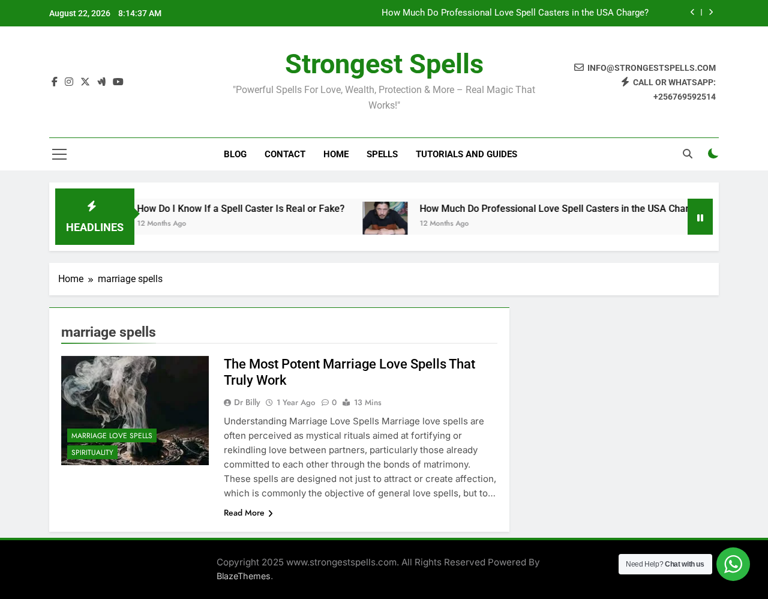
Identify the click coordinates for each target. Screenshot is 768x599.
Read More (244, 513)
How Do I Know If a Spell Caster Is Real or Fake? (230, 208)
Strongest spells (384, 64)
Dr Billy (247, 402)
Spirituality (92, 452)
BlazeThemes (244, 576)
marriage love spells (111, 435)
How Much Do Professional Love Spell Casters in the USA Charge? (515, 13)
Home (336, 154)
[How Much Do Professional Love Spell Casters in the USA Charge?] (374, 224)
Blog (235, 154)
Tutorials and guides (466, 154)
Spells (382, 154)
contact (285, 154)
